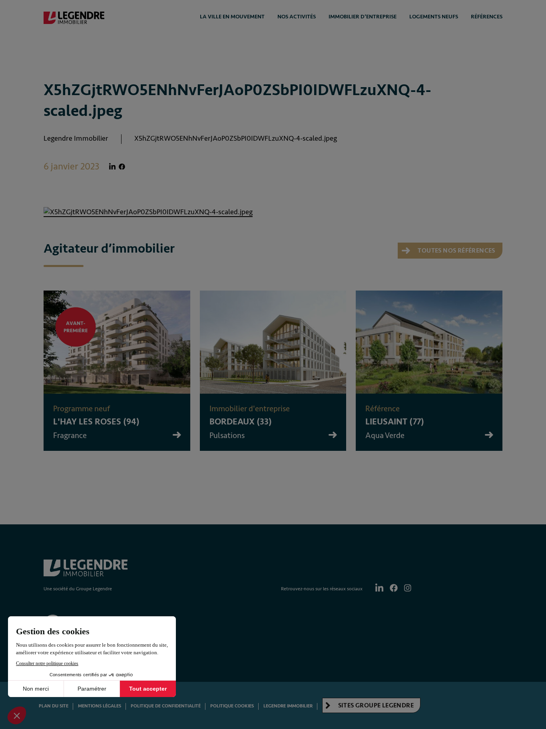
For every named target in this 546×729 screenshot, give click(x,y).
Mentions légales (99, 706)
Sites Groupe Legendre (375, 705)
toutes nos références (455, 251)
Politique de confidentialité (166, 706)
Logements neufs (433, 16)
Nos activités (296, 16)
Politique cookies (232, 706)
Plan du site (53, 706)
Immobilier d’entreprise (363, 16)
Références (486, 16)
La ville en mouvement (232, 16)
